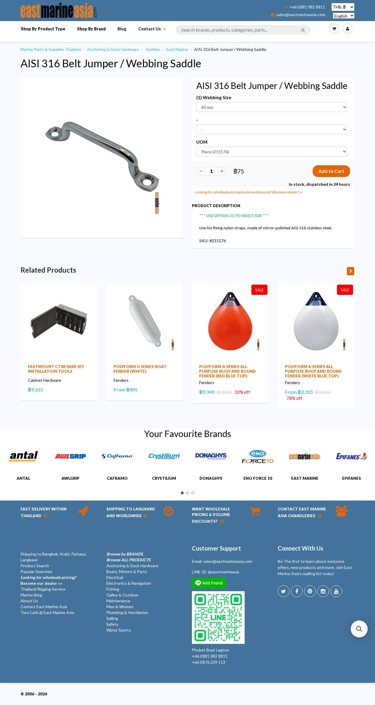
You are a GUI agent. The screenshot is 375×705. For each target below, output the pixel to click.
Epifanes (351, 478)
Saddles (153, 49)
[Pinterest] (310, 591)
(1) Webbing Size (213, 97)
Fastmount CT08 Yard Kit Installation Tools (56, 369)
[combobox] (243, 29)
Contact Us (149, 28)
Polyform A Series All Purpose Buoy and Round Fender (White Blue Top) (313, 371)
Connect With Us (300, 548)
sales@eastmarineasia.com (300, 14)
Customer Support (216, 548)
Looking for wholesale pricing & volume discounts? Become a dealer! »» (249, 192)
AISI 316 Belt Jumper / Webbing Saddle (111, 63)
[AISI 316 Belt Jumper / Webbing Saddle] (102, 157)
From (126, 389)
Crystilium (164, 478)
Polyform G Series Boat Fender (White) (140, 369)
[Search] (303, 30)
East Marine (177, 49)
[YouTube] (336, 591)
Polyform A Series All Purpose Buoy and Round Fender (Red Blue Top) (227, 371)
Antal (23, 478)
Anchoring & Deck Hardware (113, 49)
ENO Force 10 (257, 478)
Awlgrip (70, 478)
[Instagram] (323, 591)
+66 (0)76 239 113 (208, 662)
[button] (359, 628)
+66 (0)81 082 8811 (307, 7)
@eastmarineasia (223, 571)
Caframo (117, 478)
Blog (122, 28)
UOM (201, 142)
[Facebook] (297, 591)
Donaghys (211, 478)
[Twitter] (283, 591)
